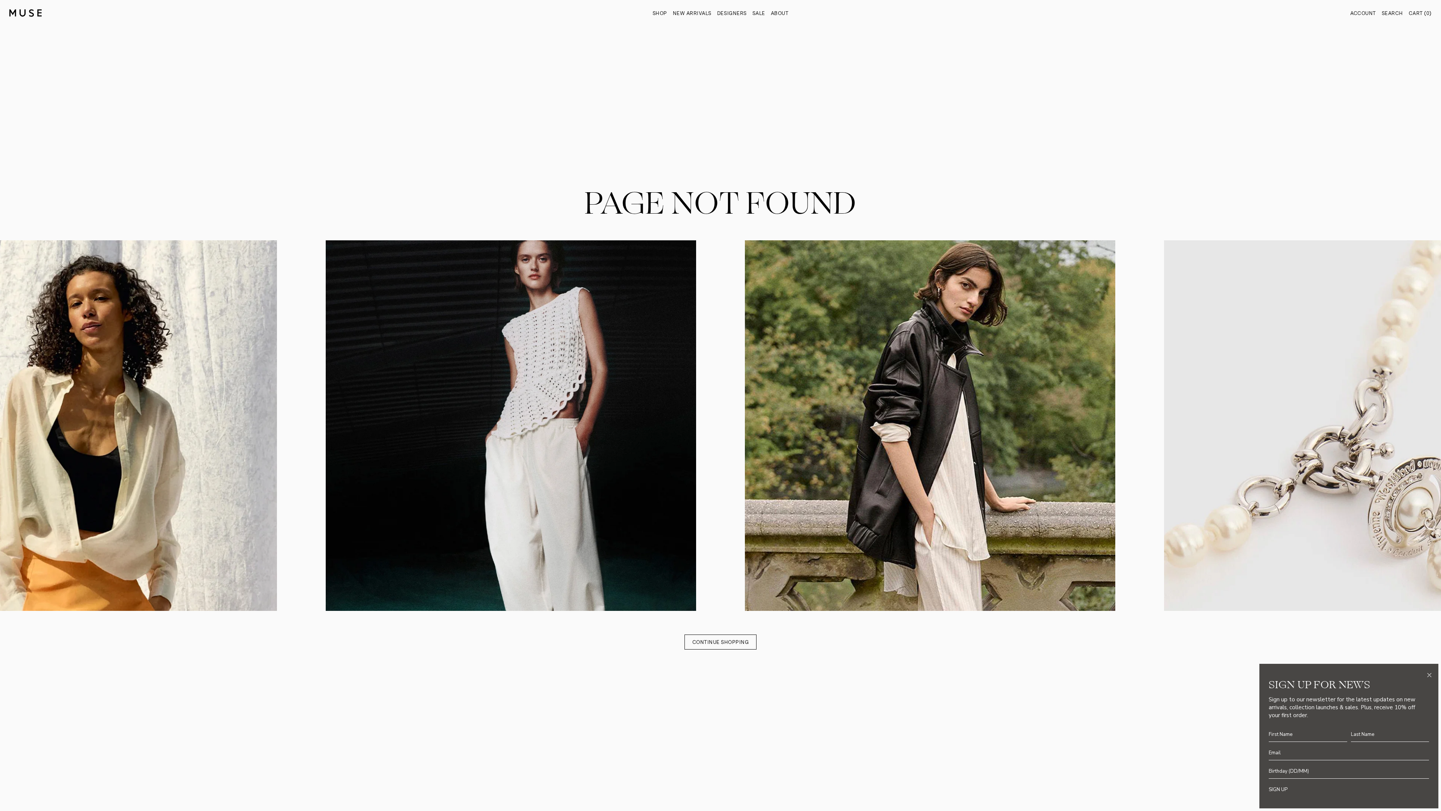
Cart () (1420, 13)
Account (1363, 13)
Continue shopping (720, 642)
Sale (758, 13)
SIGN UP (1278, 789)
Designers (732, 13)
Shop (660, 13)
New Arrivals (692, 13)
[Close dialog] (1429, 675)
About (780, 13)
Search (1392, 13)
